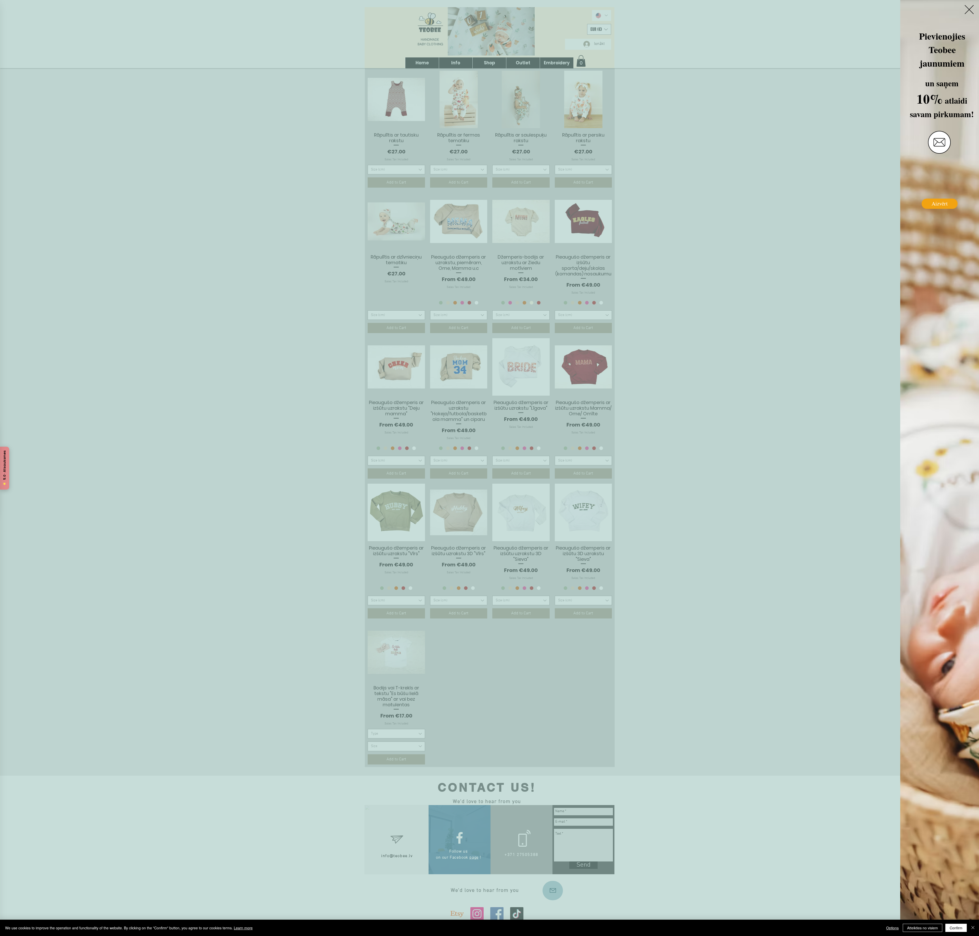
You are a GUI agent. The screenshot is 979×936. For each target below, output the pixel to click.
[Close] (973, 928)
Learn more (243, 927)
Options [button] (892, 927)
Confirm (956, 927)
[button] (969, 9)
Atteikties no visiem (922, 927)
